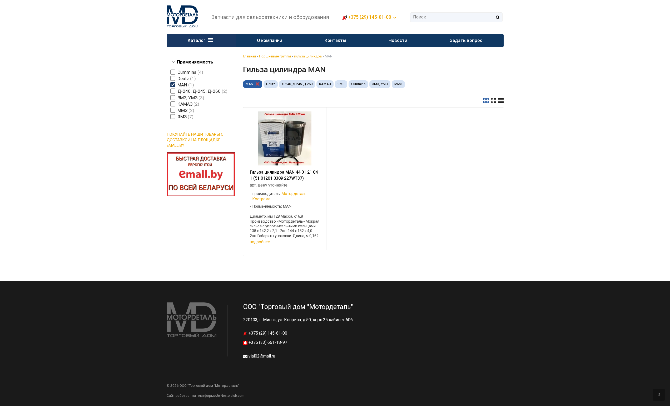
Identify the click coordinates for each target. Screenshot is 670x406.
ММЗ (398, 84)
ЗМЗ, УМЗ (380, 84)
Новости (398, 40)
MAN (249, 84)
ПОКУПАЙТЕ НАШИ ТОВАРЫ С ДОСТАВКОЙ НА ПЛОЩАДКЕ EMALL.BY (195, 140)
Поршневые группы (275, 56)
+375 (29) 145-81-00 (267, 333)
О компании (269, 40)
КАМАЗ (325, 84)
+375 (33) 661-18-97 (267, 342)
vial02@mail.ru (262, 356)
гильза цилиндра (308, 56)
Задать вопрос (466, 40)
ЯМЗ (341, 84)
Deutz (270, 84)
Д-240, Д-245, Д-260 (297, 84)
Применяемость (195, 62)
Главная (249, 56)
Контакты (335, 40)
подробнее (260, 241)
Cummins (358, 84)
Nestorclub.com (232, 396)
